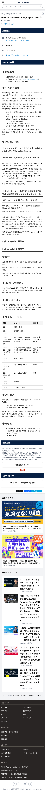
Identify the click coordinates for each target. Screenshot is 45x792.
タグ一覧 (4, 721)
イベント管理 (5, 756)
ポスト (20, 491)
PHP (5, 24)
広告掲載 (4, 735)
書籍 (24, 714)
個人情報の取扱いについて (10, 770)
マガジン (4, 711)
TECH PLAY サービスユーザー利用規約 (14, 767)
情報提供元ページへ (22, 465)
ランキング (27, 718)
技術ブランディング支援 (9, 732)
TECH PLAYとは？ (7, 749)
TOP (3, 695)
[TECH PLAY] (23, 2)
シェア (28, 491)
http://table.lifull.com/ (29, 79)
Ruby (9, 24)
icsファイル (26, 41)
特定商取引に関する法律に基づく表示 (14, 774)
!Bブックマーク (36, 491)
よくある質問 (5, 753)
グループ (4, 718)
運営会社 (4, 739)
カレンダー (27, 707)
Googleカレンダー (13, 41)
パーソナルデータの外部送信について (14, 777)
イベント (9, 695)
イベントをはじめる (30, 753)
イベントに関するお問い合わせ (24, 483)
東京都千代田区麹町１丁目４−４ (17, 55)
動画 (2, 714)
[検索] (41, 6)
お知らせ (26, 749)
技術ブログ (27, 711)
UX (13, 24)
